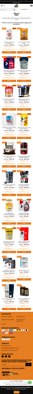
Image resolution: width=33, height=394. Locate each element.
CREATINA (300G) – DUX (24, 270)
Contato (4, 324)
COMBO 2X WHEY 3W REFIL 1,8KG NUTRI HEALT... (24, 100)
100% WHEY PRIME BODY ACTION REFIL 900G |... (24, 185)
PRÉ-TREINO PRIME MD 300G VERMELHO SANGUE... (24, 157)
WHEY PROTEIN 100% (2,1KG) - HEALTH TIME (9, 299)
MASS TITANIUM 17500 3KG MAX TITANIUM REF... (24, 242)
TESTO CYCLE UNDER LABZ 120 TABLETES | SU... (24, 299)
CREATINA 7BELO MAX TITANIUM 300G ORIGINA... (24, 214)
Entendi (16, 392)
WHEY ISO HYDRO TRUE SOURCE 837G (9, 43)
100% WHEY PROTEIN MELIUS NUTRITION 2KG (24, 71)
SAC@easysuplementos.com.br (11, 348)
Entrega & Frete (20, 316)
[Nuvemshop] (16, 381)
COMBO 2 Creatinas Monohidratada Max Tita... (9, 271)
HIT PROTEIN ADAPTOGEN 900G (24, 43)
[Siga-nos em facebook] (6, 356)
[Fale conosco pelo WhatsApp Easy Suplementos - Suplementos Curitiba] (29, 382)
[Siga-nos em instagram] (3, 356)
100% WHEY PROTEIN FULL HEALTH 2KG (9, 157)
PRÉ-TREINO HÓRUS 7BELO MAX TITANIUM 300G (9, 71)
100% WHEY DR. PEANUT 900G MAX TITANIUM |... (24, 128)
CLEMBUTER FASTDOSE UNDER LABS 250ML (9, 128)
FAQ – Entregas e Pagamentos (20, 320)
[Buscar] (14, 9)
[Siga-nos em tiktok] (9, 356)
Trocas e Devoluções (7, 316)
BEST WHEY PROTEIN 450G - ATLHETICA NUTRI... (9, 100)
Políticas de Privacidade (8, 319)
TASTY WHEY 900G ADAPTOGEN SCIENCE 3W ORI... (9, 214)
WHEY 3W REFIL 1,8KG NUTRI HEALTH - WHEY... (9, 185)
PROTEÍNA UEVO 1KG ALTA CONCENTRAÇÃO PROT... (9, 242)
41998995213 (7, 345)
